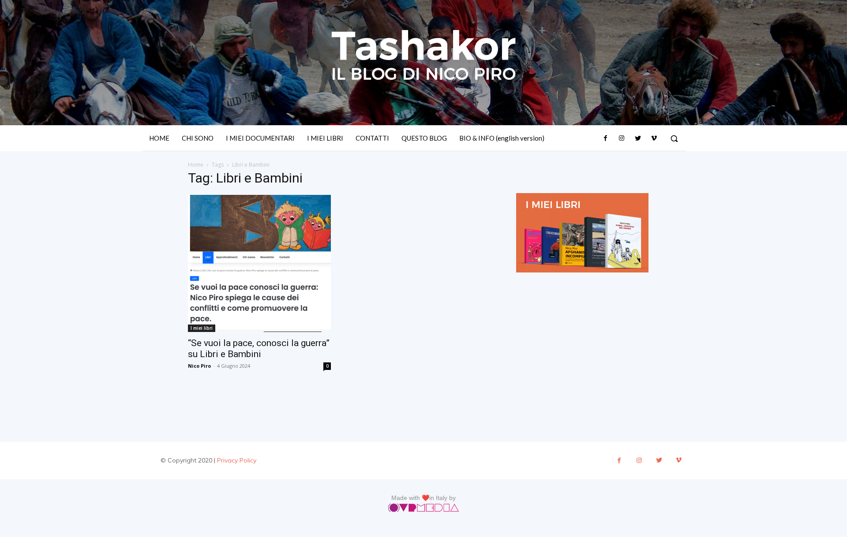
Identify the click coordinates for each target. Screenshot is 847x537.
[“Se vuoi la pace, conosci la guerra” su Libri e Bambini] (259, 263)
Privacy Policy (236, 460)
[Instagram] (622, 138)
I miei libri (202, 328)
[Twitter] (637, 138)
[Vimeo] (654, 138)
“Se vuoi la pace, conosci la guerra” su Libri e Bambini (259, 348)
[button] (674, 138)
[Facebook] (606, 138)
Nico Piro (199, 365)
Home (195, 164)
